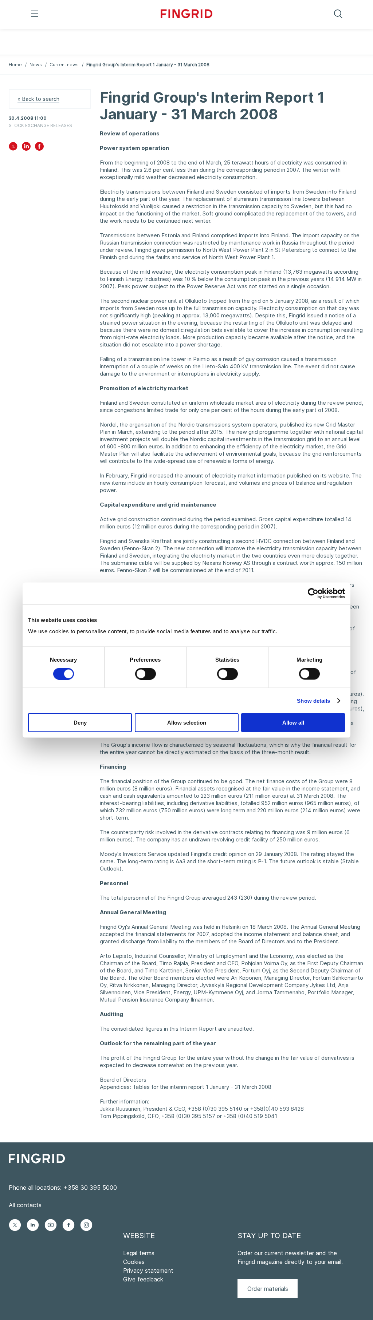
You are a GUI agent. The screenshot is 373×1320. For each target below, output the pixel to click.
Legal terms (138, 1253)
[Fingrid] (187, 14)
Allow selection (186, 723)
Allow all (293, 723)
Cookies (134, 1261)
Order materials (267, 1288)
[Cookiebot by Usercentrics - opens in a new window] (313, 593)
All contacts (25, 1205)
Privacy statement (148, 1270)
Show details (313, 700)
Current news (64, 64)
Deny (80, 723)
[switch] (145, 673)
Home (15, 64)
